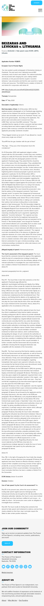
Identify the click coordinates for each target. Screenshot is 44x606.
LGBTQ (36, 51)
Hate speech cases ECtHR (24, 51)
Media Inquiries (7, 573)
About (4, 600)
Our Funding (23, 600)
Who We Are (12, 600)
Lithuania (4, 53)
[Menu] (40, 9)
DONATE (36, 3)
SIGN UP (7, 543)
